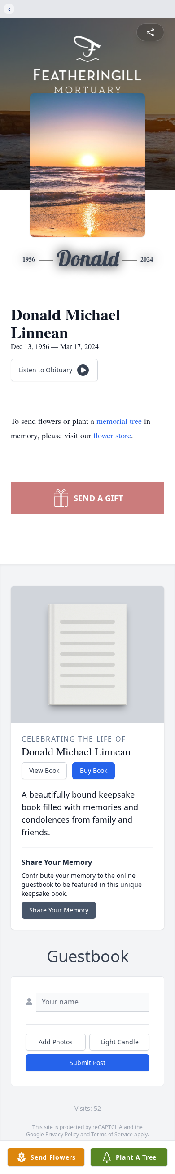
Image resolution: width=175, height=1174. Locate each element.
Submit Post (87, 1062)
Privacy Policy (62, 1134)
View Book (44, 770)
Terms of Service (112, 1134)
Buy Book (93, 770)
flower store (112, 435)
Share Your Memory (58, 910)
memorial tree (119, 420)
